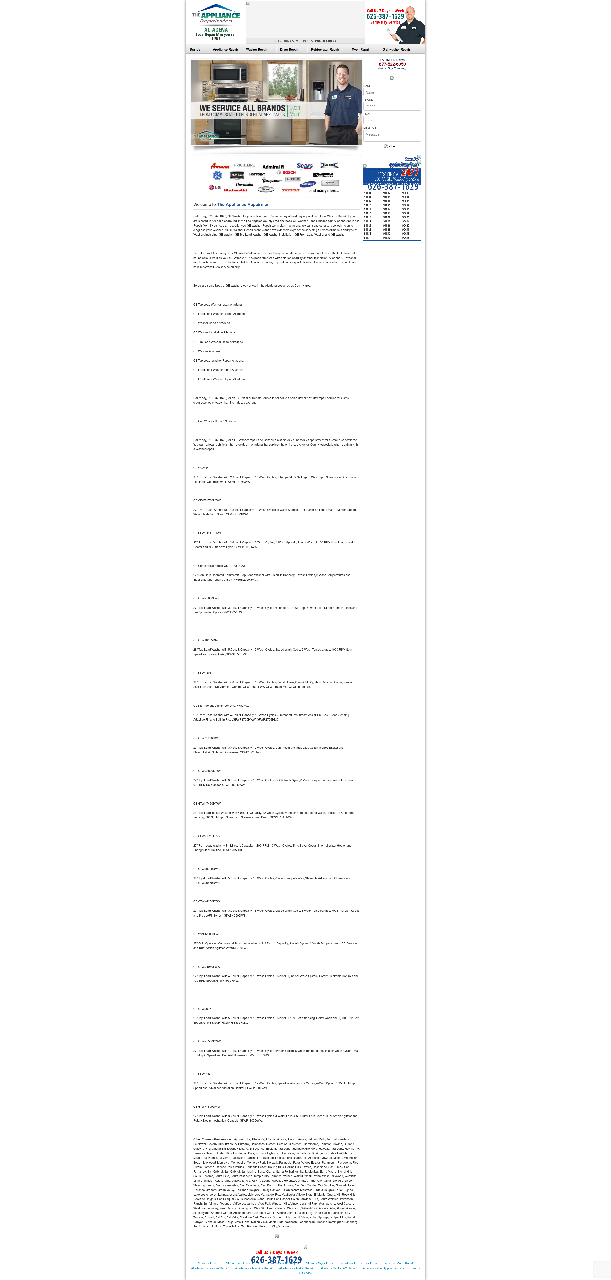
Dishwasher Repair (396, 49)
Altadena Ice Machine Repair (254, 1268)
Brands (195, 49)
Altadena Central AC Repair (338, 1268)
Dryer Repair (289, 49)
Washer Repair (257, 49)
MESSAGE (369, 127)
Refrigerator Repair (325, 49)
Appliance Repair (225, 49)
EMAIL (367, 114)
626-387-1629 (385, 16)
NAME (367, 86)
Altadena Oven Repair (399, 1263)
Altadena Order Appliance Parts (383, 1268)
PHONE (368, 99)
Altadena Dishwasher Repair (210, 1268)
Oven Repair (361, 49)
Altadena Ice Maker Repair (296, 1268)
